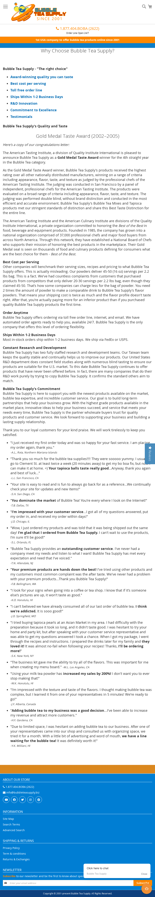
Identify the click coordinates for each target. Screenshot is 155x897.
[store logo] (38, 12)
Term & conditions (14, 853)
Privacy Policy (11, 848)
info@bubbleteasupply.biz (22, 792)
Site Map (8, 819)
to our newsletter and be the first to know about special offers (49, 876)
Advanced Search (14, 830)
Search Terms (11, 824)
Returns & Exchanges (16, 859)
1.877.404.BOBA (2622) (79, 28)
